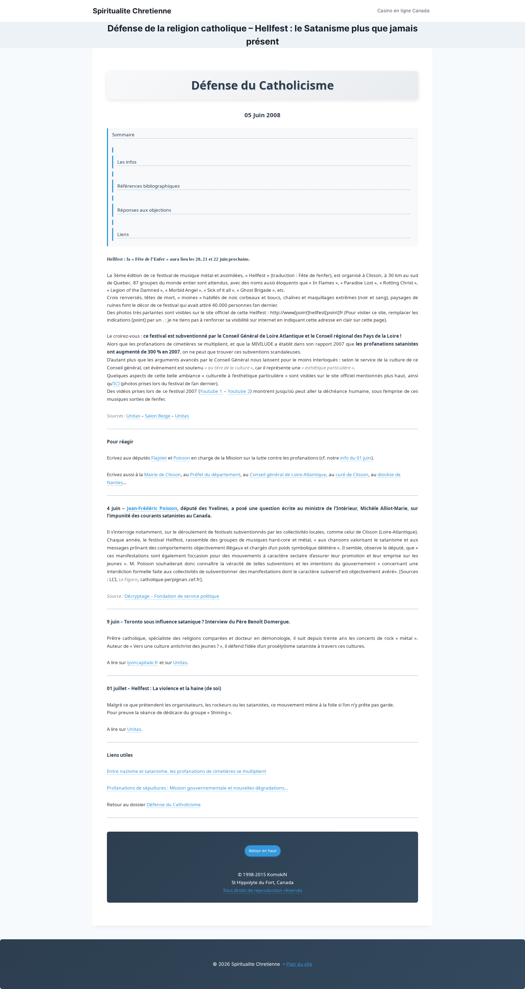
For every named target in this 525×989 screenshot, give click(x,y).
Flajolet (159, 458)
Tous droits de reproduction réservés (262, 890)
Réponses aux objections (144, 210)
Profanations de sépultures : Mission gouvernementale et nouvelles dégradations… (197, 788)
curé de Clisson (352, 474)
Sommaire (123, 134)
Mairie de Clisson (162, 474)
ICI (116, 383)
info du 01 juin (355, 458)
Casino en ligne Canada (403, 10)
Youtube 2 (239, 391)
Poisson (181, 458)
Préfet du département (215, 474)
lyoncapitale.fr (142, 662)
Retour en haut (262, 850)
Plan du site (299, 964)
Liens (123, 234)
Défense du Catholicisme (174, 804)
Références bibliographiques (148, 186)
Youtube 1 (211, 391)
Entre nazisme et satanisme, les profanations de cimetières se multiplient (186, 771)
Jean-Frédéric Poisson (152, 508)
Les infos (126, 162)
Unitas (133, 416)
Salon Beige (157, 416)
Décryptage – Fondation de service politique (171, 596)
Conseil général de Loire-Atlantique (288, 474)
